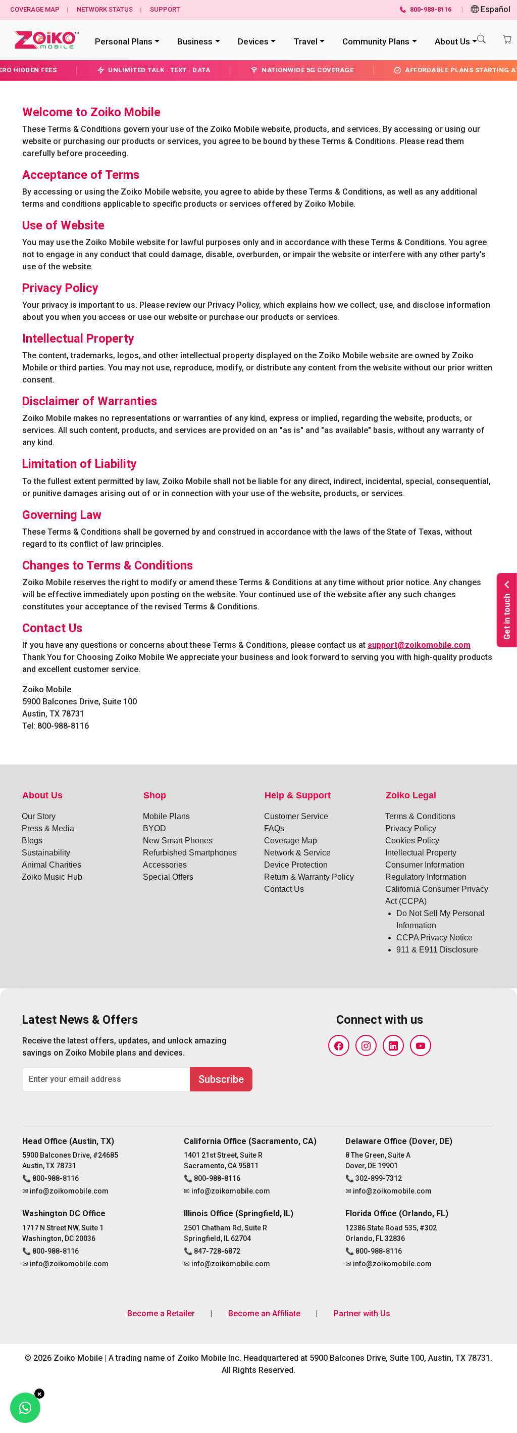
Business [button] (195, 41)
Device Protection (296, 865)
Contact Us (284, 889)
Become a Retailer (161, 1313)
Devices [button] (253, 41)
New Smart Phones (178, 840)
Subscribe (221, 1079)
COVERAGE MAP (35, 9)
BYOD (154, 828)
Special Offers (168, 877)
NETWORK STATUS (105, 9)
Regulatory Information (426, 877)
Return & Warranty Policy (309, 877)
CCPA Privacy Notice (434, 937)
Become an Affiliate (264, 1313)
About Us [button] (452, 41)
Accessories (165, 865)
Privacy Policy (410, 828)
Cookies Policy (412, 840)
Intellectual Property (420, 852)
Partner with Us (362, 1313)
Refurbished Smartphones (190, 852)
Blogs (32, 840)
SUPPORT (165, 9)
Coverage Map (290, 840)
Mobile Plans (166, 816)
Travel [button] (305, 41)
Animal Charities (51, 865)
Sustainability (46, 852)
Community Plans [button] (375, 41)
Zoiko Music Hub (52, 877)
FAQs (274, 828)
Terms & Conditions (420, 816)
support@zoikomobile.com (419, 645)
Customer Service (296, 816)
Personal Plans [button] (123, 41)
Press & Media (48, 828)
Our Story (39, 816)
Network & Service (297, 852)
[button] (481, 40)
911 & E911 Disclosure (437, 949)
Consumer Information (424, 865)
